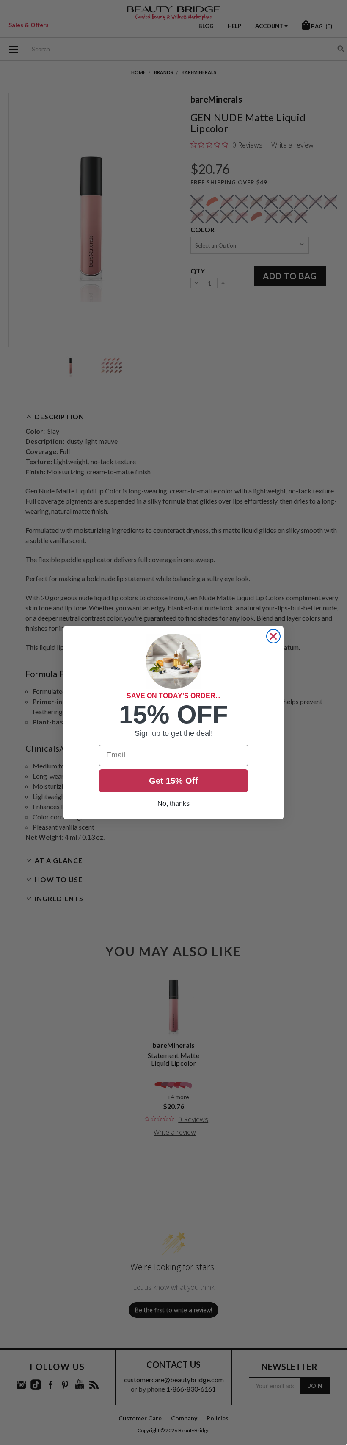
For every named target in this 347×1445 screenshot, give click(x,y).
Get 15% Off (173, 780)
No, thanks (173, 803)
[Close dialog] (273, 636)
